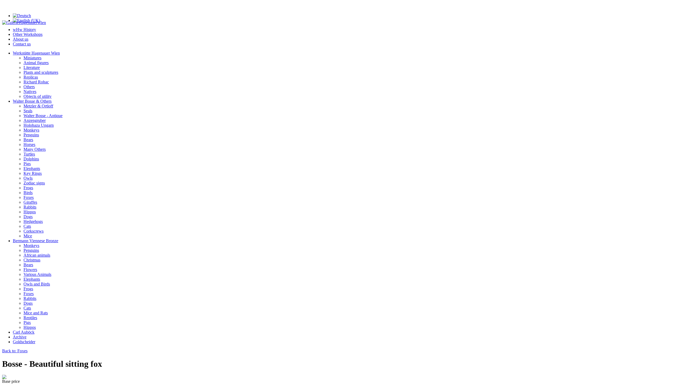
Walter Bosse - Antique (43, 115)
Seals (28, 111)
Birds (28, 192)
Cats (27, 226)
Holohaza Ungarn (39, 125)
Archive (19, 337)
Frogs (28, 188)
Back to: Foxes (15, 351)
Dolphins (31, 159)
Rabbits (30, 207)
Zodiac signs (34, 183)
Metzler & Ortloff (38, 106)
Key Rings (33, 173)
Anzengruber (35, 120)
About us (20, 39)
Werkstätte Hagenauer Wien (36, 53)
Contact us (22, 44)
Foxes (29, 197)
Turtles (29, 154)
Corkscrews (34, 231)
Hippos (30, 212)
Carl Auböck (23, 332)
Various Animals (37, 274)
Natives (30, 91)
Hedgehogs (33, 221)
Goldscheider (24, 341)
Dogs (28, 216)
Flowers (30, 269)
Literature (32, 67)
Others (29, 86)
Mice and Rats (36, 313)
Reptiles (30, 317)
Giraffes (30, 202)
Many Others (35, 149)
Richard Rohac (36, 82)
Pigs (27, 163)
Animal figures (36, 62)
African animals (37, 255)
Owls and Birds (37, 284)
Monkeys (31, 130)
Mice (28, 236)
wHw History (24, 29)
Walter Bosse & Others (32, 101)
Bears (28, 139)
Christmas (32, 260)
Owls (28, 178)
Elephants (32, 168)
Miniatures (32, 58)
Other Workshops (27, 34)
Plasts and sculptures (41, 72)
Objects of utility (38, 96)
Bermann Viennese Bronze (35, 240)
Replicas (31, 77)
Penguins (31, 135)
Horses (29, 144)
